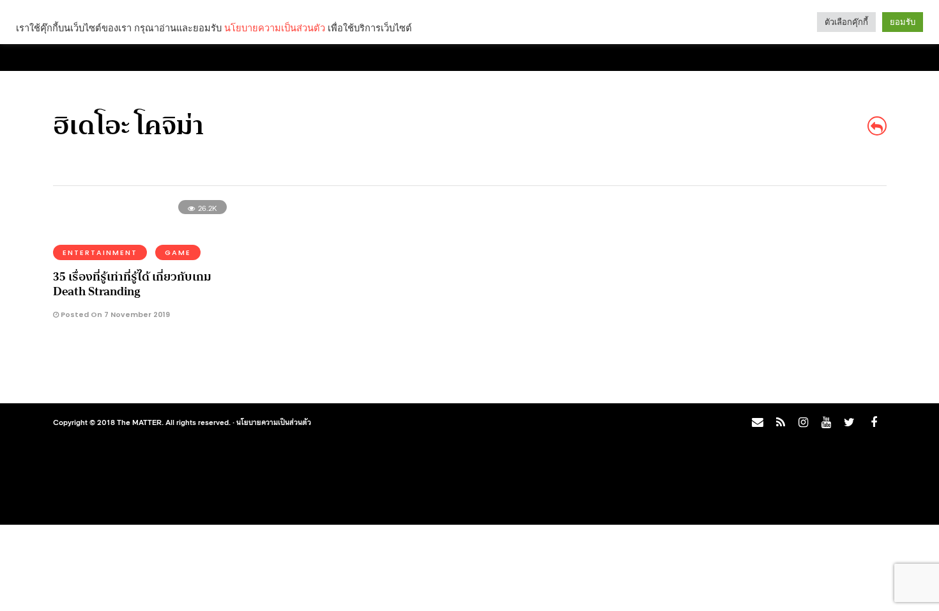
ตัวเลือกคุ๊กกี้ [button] (846, 22)
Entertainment (100, 252)
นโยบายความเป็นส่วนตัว (273, 422)
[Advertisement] (774, 298)
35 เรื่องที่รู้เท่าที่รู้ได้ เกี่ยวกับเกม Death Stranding (132, 284)
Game (178, 252)
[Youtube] (826, 422)
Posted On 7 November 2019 (114, 314)
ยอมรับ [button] (902, 22)
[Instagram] (803, 422)
